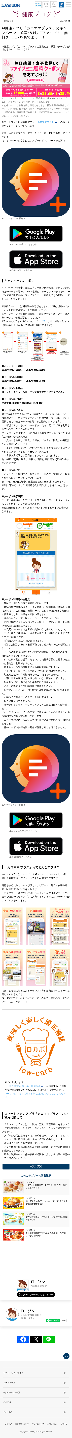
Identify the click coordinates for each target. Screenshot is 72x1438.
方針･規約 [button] (7, 1412)
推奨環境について (22, 1424)
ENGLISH (64, 1424)
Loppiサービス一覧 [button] (11, 1392)
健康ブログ (9, 20)
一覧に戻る (36, 1166)
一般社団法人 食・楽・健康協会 (24, 1086)
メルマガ (8, 1424)
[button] (68, 5)
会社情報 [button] (7, 1402)
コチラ (41, 321)
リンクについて (38, 1424)
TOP (66, 1356)
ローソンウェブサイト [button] (13, 1372)
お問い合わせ (52, 1424)
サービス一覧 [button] (9, 1382)
